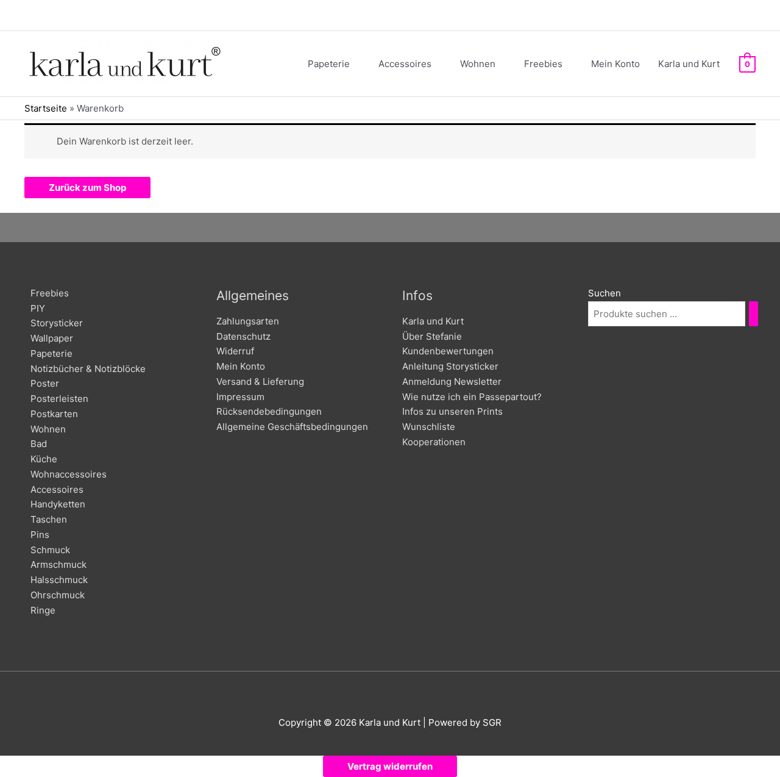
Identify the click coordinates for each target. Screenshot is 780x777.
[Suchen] (753, 313)
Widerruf (235, 351)
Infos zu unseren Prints (452, 411)
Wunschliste (428, 426)
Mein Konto (240, 366)
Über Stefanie (432, 336)
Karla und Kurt (433, 321)
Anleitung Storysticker (450, 366)
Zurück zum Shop (87, 187)
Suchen (604, 293)
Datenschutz (243, 336)
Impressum (240, 397)
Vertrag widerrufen (390, 766)
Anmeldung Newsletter (452, 381)
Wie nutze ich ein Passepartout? (472, 397)
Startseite (45, 108)
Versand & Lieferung (260, 381)
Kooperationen (434, 442)
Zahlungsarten (247, 321)
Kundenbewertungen (448, 351)
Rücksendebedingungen (269, 411)
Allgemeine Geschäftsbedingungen (292, 426)
